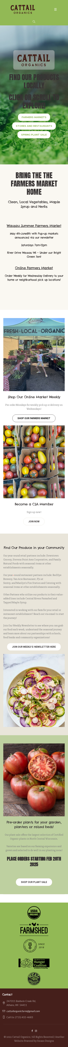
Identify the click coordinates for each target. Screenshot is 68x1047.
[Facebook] (32, 1030)
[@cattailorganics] (36, 1030)
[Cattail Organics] (22, 9)
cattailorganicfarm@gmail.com (23, 1011)
